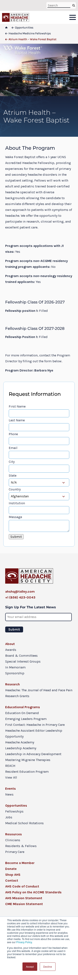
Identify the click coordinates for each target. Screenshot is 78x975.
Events (10, 789)
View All (11, 777)
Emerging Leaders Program (26, 719)
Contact (11, 880)
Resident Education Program (27, 772)
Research (12, 684)
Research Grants (17, 696)
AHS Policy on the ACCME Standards (33, 892)
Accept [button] (30, 966)
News (9, 794)
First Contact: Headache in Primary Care (35, 725)
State (12, 475)
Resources (13, 834)
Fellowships (14, 811)
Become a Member (20, 863)
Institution (17, 503)
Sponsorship (14, 673)
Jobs (8, 817)
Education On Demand (22, 713)
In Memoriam (15, 667)
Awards (10, 650)
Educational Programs (22, 707)
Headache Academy (19, 742)
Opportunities (16, 805)
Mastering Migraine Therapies (27, 760)
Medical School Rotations (24, 823)
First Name (17, 406)
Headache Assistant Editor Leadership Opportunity (33, 733)
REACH (10, 766)
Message (15, 517)
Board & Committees (21, 656)
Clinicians (12, 840)
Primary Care (14, 852)
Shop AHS (12, 875)
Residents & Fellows (21, 846)
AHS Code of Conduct (22, 886)
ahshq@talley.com (20, 591)
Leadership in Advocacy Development (33, 754)
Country (15, 489)
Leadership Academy (20, 748)
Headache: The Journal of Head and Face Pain (38, 690)
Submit (16, 537)
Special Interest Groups (23, 661)
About (10, 644)
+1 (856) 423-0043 (20, 597)
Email (13, 448)
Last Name (17, 420)
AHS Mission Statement (23, 898)
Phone (13, 434)
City (12, 462)
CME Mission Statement (24, 904)
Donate (11, 869)
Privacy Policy (24, 942)
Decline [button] (47, 966)
